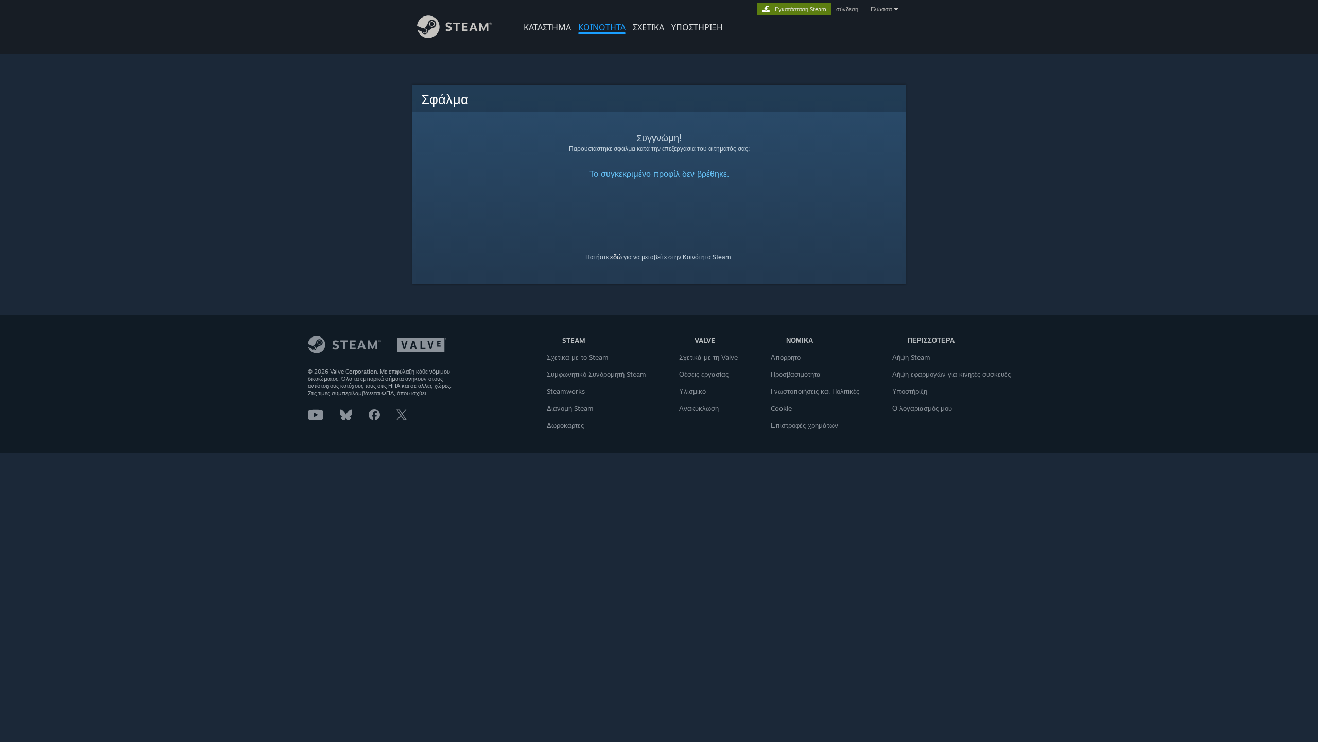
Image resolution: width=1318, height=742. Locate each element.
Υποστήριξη (909, 391)
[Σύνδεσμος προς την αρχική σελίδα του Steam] (454, 35)
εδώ (616, 256)
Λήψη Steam (911, 357)
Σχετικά (648, 27)
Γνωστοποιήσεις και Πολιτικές (815, 391)
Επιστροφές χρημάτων (804, 425)
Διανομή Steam (570, 408)
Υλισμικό (692, 391)
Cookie (781, 408)
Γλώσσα (881, 9)
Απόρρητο (786, 357)
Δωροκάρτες (565, 425)
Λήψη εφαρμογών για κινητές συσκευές (951, 374)
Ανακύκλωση (699, 408)
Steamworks (566, 391)
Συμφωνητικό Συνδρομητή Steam (596, 374)
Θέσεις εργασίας (704, 374)
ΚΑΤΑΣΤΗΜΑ (547, 27)
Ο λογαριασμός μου (922, 408)
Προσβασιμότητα (796, 374)
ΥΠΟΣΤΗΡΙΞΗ (697, 27)
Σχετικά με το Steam (578, 357)
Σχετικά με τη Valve (708, 357)
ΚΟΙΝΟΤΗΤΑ (602, 27)
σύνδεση (847, 9)
